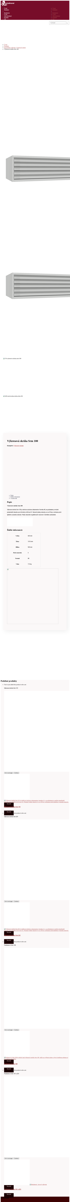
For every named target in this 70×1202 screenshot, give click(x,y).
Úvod (54, 8)
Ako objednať (56, 16)
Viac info (9, 803)
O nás (54, 14)
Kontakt (55, 17)
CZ (53, 19)
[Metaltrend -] (7, 5)
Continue (16, 773)
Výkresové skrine (18, 445)
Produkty (55, 10)
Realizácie (55, 13)
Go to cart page (8, 773)
